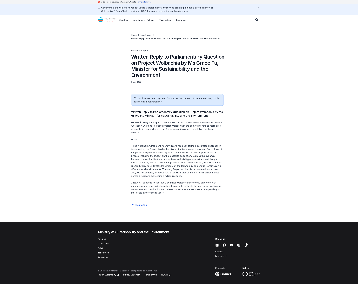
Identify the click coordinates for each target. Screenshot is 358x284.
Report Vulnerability (107, 275)
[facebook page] (224, 245)
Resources (103, 257)
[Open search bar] (256, 19)
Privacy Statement (131, 275)
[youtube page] (231, 245)
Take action (103, 253)
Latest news (139, 20)
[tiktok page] (246, 245)
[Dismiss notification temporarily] (258, 7)
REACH (164, 275)
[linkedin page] (217, 245)
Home (134, 35)
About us (102, 239)
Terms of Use (150, 275)
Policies (101, 248)
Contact (218, 251)
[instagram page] (239, 245)
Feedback (220, 256)
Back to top (141, 205)
